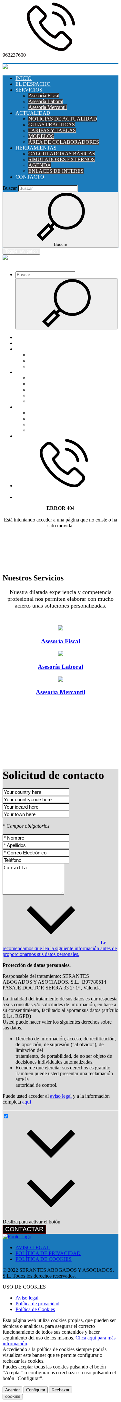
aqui (26, 1102)
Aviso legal (26, 1297)
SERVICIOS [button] (28, 89)
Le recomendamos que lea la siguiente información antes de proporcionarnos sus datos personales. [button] (60, 948)
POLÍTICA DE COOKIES (43, 1259)
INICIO (23, 78)
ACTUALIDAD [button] (32, 113)
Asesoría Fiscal (43, 95)
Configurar (35, 1389)
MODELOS (41, 136)
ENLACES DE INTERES (56, 171)
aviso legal (61, 1096)
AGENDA (39, 165)
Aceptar (12, 1389)
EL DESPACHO (33, 84)
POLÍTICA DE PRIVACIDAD (48, 1253)
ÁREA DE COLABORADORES (63, 142)
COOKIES (12, 1396)
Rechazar (60, 1389)
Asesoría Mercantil (47, 107)
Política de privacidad (37, 1303)
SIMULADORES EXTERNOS (61, 159)
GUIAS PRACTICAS (51, 124)
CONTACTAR (24, 1229)
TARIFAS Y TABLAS (52, 130)
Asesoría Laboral (45, 101)
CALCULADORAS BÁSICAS (61, 153)
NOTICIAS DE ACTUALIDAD (62, 119)
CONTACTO (29, 177)
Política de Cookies (35, 1309)
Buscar (10, 188)
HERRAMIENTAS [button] (35, 148)
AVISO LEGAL (32, 1247)
